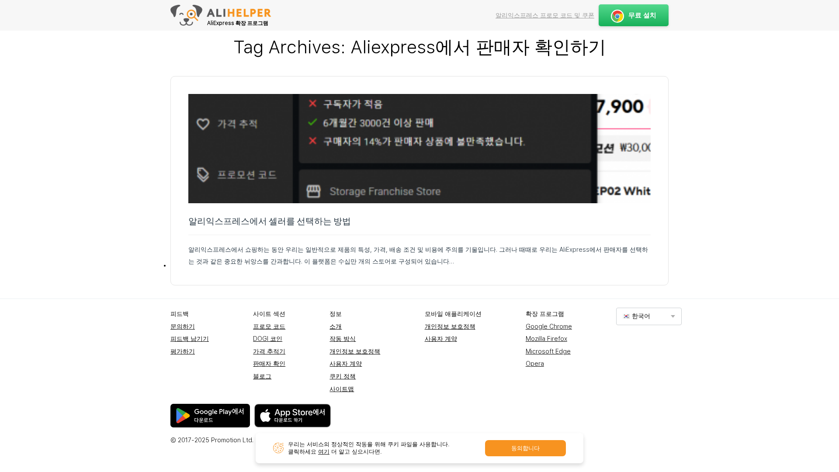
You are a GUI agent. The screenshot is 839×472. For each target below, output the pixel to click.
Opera (535, 363)
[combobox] (649, 316)
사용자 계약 (345, 363)
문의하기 (182, 326)
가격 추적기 (269, 351)
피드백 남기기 (189, 338)
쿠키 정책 (342, 376)
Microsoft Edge (548, 351)
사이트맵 (341, 388)
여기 (323, 451)
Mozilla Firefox (546, 338)
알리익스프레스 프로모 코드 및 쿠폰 (545, 15)
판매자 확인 (269, 363)
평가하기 (182, 351)
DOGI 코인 (267, 338)
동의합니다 (525, 448)
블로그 (262, 376)
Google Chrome (549, 326)
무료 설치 (642, 15)
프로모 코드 (269, 326)
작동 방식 (342, 338)
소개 (335, 326)
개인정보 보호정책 (354, 351)
